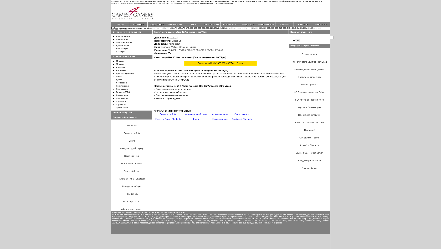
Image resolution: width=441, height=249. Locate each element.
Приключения (122, 86)
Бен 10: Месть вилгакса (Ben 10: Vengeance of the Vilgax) (181, 32)
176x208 (189, 28)
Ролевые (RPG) (123, 92)
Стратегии (284, 24)
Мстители (132, 125)
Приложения (122, 89)
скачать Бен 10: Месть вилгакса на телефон (268, 219)
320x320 (262, 28)
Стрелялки (302, 24)
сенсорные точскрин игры (137, 219)
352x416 (278, 28)
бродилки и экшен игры (180, 217)
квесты (207, 217)
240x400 (229, 28)
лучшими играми (254, 214)
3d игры (318, 217)
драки (200, 217)
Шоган (196, 119)
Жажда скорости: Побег (309, 160)
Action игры (138, 24)
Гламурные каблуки (131, 186)
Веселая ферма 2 (309, 84)
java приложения (234, 217)
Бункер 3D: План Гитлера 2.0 (309, 122)
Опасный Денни (132, 171)
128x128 (157, 28)
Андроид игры (123, 36)
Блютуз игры (122, 39)
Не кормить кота (220, 119)
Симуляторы (247, 24)
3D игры (120, 24)
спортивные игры (281, 217)
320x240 (254, 28)
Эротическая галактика (309, 77)
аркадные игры (162, 217)
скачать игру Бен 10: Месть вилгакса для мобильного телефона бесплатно (168, 214)
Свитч (132, 141)
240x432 (238, 28)
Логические (121, 83)
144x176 (181, 28)
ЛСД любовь (132, 194)
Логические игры (211, 24)
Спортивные (122, 98)
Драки (193, 24)
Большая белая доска (131, 163)
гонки (194, 217)
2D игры (120, 61)
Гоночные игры (175, 24)
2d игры (179, 219)
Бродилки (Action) (125, 73)
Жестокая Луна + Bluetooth (132, 179)
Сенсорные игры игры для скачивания (192, 223)
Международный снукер (131, 148)
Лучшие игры (122, 45)
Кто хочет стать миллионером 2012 (309, 62)
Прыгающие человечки (309, 115)
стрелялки (188, 219)
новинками (240, 214)
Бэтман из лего (309, 54)
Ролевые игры (229, 24)
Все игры (120, 52)
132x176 (173, 28)
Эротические (321, 24)
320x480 (270, 28)
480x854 (310, 28)
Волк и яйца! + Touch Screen (309, 153)
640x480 (318, 28)
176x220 (197, 28)
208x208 (205, 28)
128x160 (165, 28)
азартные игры (147, 217)
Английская (174, 44)
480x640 (294, 28)
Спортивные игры (266, 24)
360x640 (286, 28)
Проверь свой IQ (132, 133)
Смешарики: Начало (309, 138)
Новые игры (122, 49)
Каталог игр (208, 214)
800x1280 (125, 223)
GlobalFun (176, 41)
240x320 (221, 28)
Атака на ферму (220, 114)
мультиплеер (156, 219)
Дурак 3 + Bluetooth (309, 145)
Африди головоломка (131, 209)
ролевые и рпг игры (251, 217)
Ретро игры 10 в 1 (131, 201)
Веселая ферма (309, 168)
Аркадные (121, 70)
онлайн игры (169, 219)
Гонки (119, 77)
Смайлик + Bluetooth (242, 119)
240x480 (246, 28)
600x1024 (116, 223)
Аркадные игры (156, 24)
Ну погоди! (309, 130)
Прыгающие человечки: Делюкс (309, 69)
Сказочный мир (131, 156)
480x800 (302, 28)
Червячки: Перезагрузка (309, 107)
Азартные (120, 67)
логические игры (218, 217)
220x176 (213, 28)
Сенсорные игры (124, 42)
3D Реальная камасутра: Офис (309, 92)
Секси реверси (241, 114)
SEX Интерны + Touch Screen (309, 100)
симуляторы (267, 217)
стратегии (294, 217)
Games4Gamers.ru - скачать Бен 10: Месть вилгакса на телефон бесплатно (151, 212)
